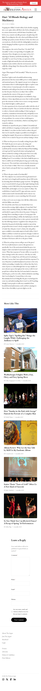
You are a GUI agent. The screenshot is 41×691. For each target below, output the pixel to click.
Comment (14, 555)
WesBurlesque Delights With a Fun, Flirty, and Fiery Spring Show (18, 375)
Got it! (34, 3)
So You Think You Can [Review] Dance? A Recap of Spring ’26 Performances (20, 522)
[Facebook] (11, 679)
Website (13, 599)
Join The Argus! (6, 636)
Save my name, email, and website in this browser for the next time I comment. (20, 611)
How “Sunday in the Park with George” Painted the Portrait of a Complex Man (20, 412)
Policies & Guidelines (8, 655)
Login (4, 643)
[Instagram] (3, 679)
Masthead (5, 640)
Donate (4, 648)
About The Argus (7, 633)
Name (13, 579)
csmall (12, 24)
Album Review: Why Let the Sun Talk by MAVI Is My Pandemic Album (19, 449)
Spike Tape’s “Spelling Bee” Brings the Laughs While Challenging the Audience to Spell (19, 338)
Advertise (5, 652)
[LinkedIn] (15, 679)
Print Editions (6, 658)
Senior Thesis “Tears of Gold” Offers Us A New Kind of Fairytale (20, 485)
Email (13, 589)
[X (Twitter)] (7, 679)
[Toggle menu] (35, 9)
